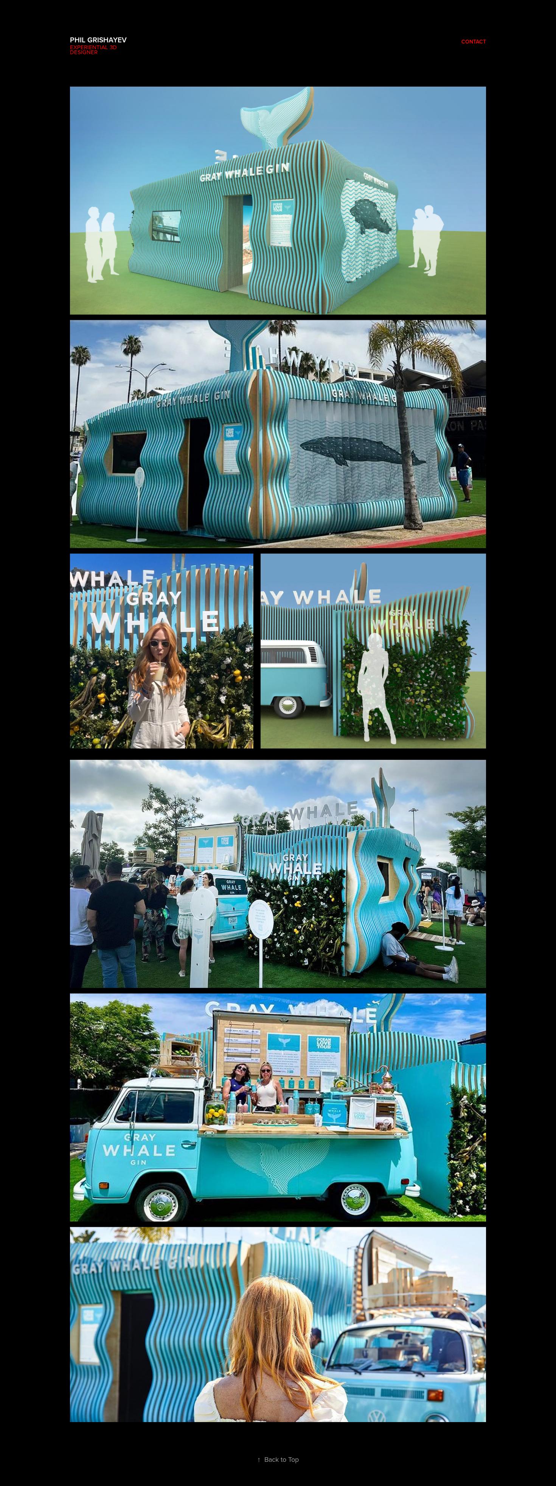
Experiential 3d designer (94, 49)
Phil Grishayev (98, 39)
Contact (473, 41)
